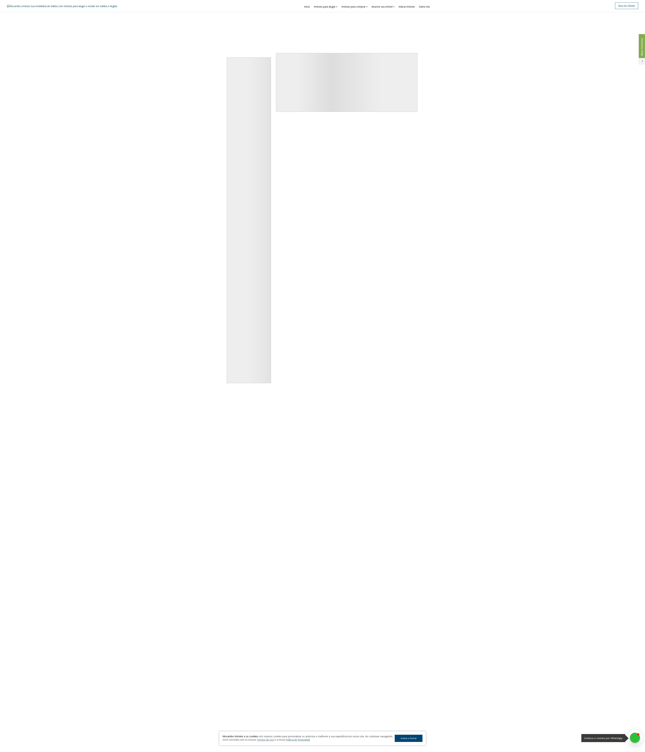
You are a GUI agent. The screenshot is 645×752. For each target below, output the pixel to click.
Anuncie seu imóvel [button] (382, 6)
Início (307, 6)
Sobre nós (424, 6)
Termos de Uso (265, 739)
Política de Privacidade (298, 739)
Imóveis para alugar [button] (324, 6)
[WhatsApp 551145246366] (635, 738)
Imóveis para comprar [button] (353, 6)
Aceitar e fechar (409, 738)
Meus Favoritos (641, 47)
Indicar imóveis (407, 6)
